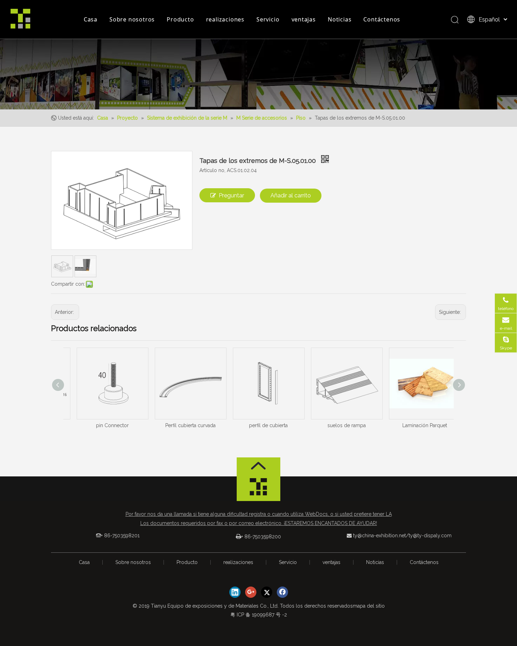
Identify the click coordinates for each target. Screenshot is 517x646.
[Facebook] (282, 592)
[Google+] (250, 592)
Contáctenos (381, 19)
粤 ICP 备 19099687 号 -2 (258, 615)
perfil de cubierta (258, 425)
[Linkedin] (235, 592)
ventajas (304, 19)
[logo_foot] (258, 488)
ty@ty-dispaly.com (430, 535)
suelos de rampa (337, 425)
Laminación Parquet (414, 425)
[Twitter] (266, 592)
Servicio (267, 19)
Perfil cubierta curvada (180, 425)
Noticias (339, 19)
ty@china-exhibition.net (379, 535)
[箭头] (258, 465)
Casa (90, 19)
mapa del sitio (369, 606)
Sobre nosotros (132, 19)
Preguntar (231, 195)
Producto (180, 19)
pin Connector (102, 425)
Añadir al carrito (290, 195)
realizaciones (225, 19)
